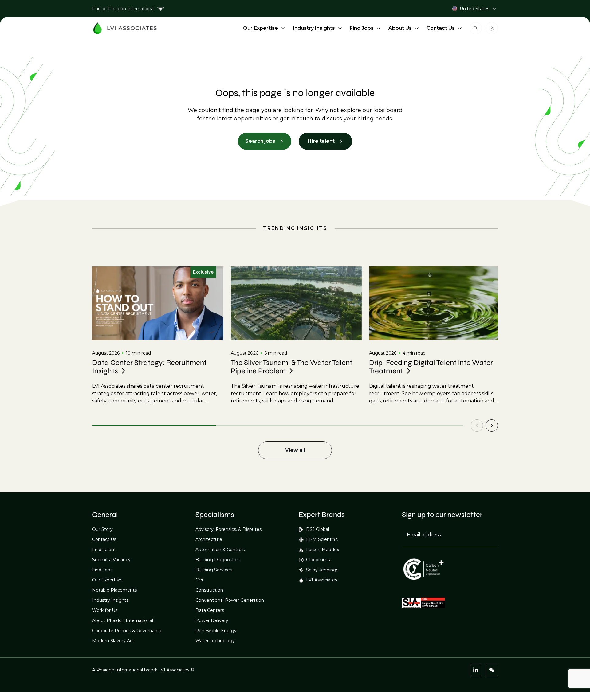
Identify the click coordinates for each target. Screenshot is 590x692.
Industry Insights (314, 28)
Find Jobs (362, 28)
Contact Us (441, 28)
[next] (492, 425)
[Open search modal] (476, 28)
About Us (400, 28)
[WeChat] (492, 670)
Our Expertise (260, 28)
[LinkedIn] (476, 670)
